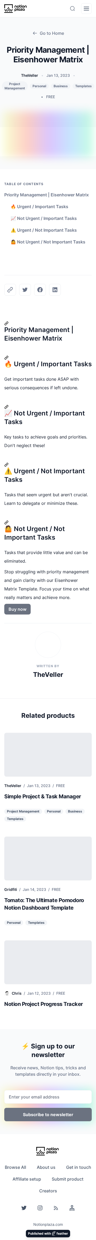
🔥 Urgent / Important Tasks (39, 206)
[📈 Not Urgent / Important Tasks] (48, 407)
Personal (39, 86)
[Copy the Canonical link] (10, 290)
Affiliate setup (27, 1179)
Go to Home (52, 33)
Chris (17, 993)
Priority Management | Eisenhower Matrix (46, 194)
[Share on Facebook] (40, 290)
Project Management (15, 86)
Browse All (15, 1167)
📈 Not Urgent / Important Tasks (44, 218)
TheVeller (29, 75)
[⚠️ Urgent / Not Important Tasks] (48, 465)
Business (61, 86)
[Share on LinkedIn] (55, 290)
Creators (48, 1190)
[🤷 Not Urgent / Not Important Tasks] (48, 522)
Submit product (67, 1179)
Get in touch (78, 1167)
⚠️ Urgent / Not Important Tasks (44, 230)
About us (46, 1167)
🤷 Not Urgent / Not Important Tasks (48, 242)
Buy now (17, 609)
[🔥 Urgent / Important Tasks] (48, 358)
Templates (83, 86)
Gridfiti (10, 889)
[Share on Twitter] (25, 290)
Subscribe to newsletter (48, 1114)
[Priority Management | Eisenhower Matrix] (48, 323)
